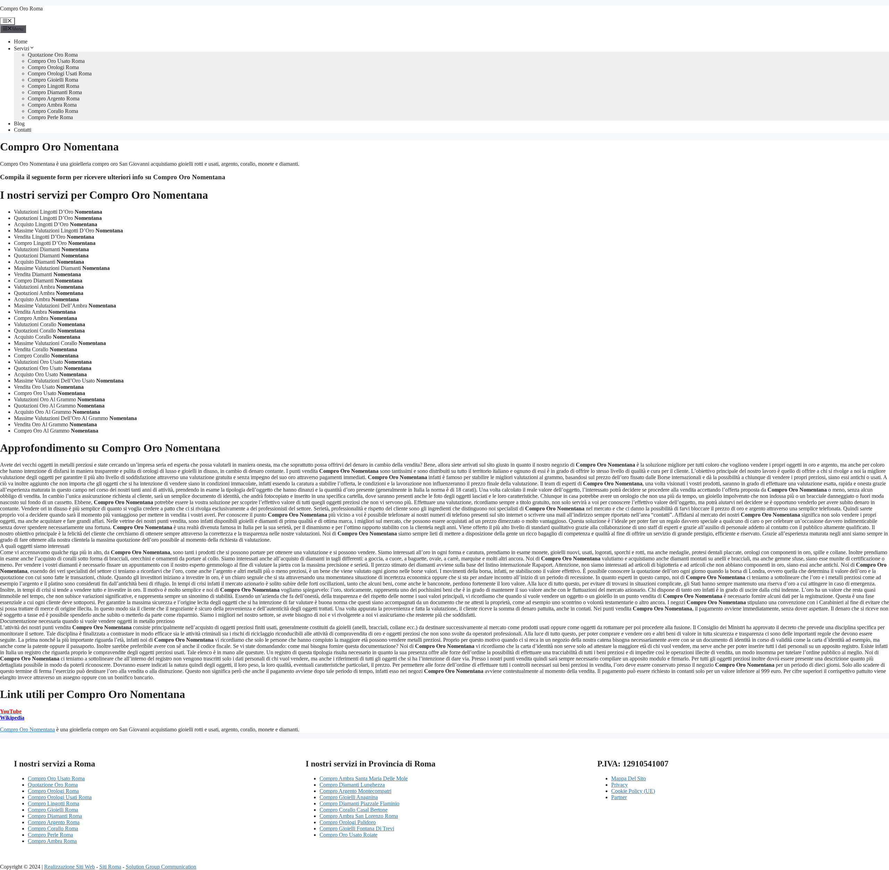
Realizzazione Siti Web (69, 867)
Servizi (21, 48)
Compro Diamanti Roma (55, 92)
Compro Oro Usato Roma (56, 61)
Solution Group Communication (161, 867)
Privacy (619, 785)
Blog (19, 123)
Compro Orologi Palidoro (347, 822)
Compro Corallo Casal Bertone (353, 810)
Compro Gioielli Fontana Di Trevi (356, 828)
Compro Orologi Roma (53, 67)
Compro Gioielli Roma (53, 80)
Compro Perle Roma (50, 117)
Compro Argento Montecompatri (355, 791)
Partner (619, 797)
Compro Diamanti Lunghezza (352, 785)
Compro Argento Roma (54, 98)
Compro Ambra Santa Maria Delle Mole (363, 778)
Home (20, 41)
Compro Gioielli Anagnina (348, 797)
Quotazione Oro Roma (53, 55)
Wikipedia (12, 718)
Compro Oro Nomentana (27, 729)
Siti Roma (110, 867)
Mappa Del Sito (628, 778)
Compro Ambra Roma (52, 105)
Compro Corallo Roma (53, 111)
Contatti (22, 130)
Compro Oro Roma (21, 8)
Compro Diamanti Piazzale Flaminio (359, 803)
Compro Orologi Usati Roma (60, 73)
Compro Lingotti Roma (53, 86)
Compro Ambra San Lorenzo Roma (358, 816)
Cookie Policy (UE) (633, 791)
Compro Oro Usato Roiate (348, 835)
